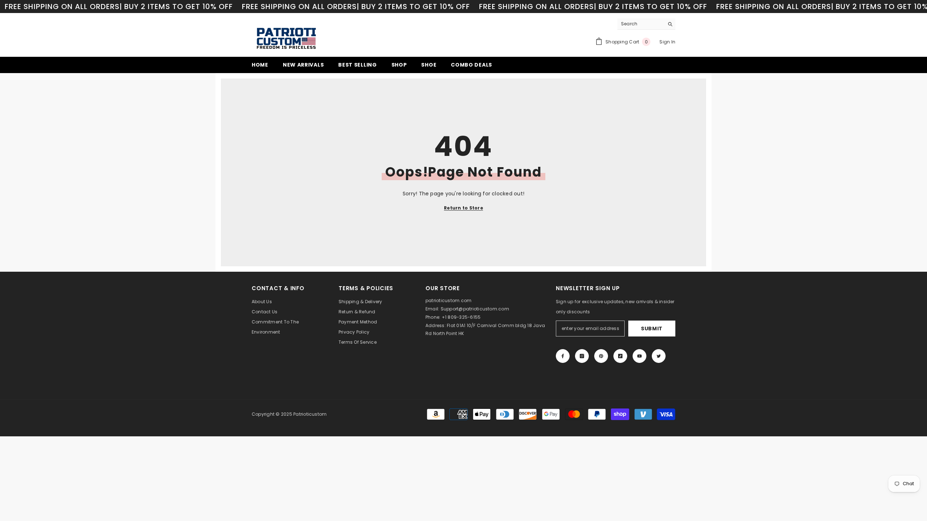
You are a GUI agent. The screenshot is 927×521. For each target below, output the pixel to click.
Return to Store (463, 208)
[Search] (646, 24)
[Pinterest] (601, 356)
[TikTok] (620, 356)
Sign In (667, 42)
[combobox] (640, 23)
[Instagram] (582, 356)
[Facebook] (563, 356)
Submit (652, 328)
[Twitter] (659, 356)
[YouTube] (639, 356)
